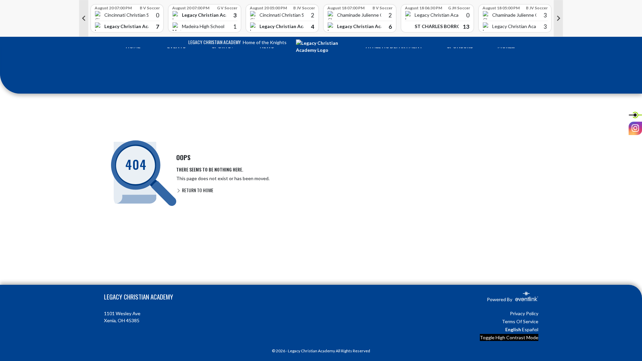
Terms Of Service (520, 321)
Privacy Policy (524, 313)
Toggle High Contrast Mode (509, 337)
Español (530, 329)
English (513, 329)
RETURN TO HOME (197, 190)
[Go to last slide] (83, 18)
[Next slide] (558, 18)
